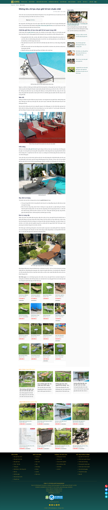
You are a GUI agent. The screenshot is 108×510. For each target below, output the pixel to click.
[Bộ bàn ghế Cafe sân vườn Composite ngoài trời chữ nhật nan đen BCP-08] (27, 411)
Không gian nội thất (61, 456)
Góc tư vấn (59, 459)
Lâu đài (37, 471)
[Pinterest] (52, 505)
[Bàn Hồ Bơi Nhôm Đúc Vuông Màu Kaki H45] (48, 288)
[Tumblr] (56, 505)
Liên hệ (91, 1)
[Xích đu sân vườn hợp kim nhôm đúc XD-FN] (45, 411)
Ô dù (15, 464)
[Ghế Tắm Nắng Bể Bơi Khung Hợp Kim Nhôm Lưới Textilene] (60, 328)
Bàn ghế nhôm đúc (18, 459)
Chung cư (37, 456)
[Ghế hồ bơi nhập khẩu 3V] (24, 288)
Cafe (36, 464)
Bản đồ (80, 474)
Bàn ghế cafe (17, 461)
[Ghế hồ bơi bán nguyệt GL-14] (48, 308)
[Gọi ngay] (106, 486)
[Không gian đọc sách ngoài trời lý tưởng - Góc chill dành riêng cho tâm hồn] (45, 376)
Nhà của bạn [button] (71, 1)
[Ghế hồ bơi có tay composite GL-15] (36, 308)
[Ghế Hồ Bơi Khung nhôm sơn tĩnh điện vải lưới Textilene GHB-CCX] (36, 348)
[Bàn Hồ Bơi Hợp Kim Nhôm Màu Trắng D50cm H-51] (36, 328)
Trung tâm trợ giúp (83, 471)
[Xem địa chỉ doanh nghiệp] (106, 496)
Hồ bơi (36, 469)
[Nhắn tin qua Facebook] (106, 489)
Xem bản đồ (57, 492)
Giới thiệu (59, 466)
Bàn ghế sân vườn (42, 1)
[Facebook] (49, 505)
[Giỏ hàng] (95, 1)
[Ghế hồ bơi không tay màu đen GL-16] (24, 308)
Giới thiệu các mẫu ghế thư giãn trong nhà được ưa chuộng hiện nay (82, 53)
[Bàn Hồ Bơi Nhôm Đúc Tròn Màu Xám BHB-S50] (60, 348)
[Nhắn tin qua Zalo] (106, 493)
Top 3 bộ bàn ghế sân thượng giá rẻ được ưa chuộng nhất (81, 44)
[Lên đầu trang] (106, 503)
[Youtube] (59, 505)
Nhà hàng (37, 466)
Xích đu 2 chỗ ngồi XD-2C (61, 421)
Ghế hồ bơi (16, 469)
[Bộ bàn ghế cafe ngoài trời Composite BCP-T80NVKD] (80, 411)
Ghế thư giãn (17, 474)
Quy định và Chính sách (84, 456)
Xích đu (18, 464)
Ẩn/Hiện (32, 20)
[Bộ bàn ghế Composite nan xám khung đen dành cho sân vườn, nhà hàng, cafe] (63, 436)
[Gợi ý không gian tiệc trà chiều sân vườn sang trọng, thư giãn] (27, 376)
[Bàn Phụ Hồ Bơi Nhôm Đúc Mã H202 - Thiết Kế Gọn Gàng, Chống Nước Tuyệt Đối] (48, 348)
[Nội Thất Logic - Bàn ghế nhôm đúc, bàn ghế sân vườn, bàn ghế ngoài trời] (15, 2)
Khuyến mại (63, 1)
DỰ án (79, 1)
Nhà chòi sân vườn (18, 476)
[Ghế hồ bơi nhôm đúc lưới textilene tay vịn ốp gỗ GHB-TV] (24, 328)
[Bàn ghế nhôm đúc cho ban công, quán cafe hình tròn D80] (80, 436)
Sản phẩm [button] (31, 1)
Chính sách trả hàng (83, 461)
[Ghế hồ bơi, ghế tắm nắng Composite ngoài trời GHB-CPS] (60, 288)
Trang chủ (24, 1)
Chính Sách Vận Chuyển (84, 466)
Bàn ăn (15, 471)
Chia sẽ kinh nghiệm (61, 461)
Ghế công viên (23, 469)
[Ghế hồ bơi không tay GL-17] (48, 328)
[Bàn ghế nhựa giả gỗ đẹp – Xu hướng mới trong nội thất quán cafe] (77, 16)
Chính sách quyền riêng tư (84, 459)
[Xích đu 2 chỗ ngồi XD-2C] (63, 411)
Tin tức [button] (85, 1)
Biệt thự (37, 459)
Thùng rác (16, 466)
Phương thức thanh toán (84, 464)
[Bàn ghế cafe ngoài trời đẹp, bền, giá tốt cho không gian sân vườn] (81, 376)
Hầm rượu (37, 474)
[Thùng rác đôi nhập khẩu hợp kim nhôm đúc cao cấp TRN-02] (45, 436)
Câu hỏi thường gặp (83, 469)
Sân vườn (37, 461)
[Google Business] (54, 505)
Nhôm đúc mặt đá (53, 1)
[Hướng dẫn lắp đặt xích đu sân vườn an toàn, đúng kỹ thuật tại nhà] (63, 376)
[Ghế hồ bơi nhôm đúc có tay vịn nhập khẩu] (36, 288)
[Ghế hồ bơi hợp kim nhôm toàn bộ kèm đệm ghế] (60, 308)
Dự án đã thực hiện (61, 464)
